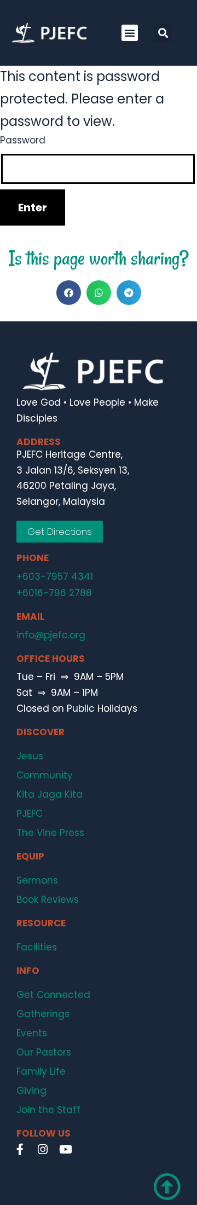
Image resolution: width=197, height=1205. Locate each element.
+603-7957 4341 (54, 576)
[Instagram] (42, 1149)
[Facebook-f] (19, 1149)
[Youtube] (65, 1149)
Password (22, 140)
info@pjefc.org (50, 635)
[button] (129, 33)
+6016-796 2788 (54, 592)
